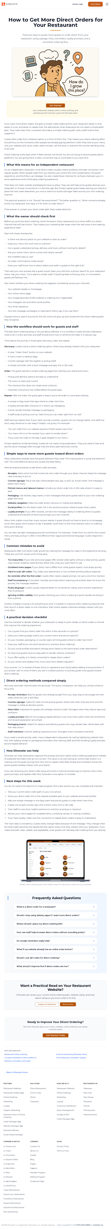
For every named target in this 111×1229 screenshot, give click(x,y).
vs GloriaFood (9, 1186)
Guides (33, 1155)
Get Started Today (55, 1035)
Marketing (8, 1102)
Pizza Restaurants (38, 1088)
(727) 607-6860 (83, 1225)
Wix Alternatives (10, 1212)
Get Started (55, 105)
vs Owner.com (9, 1146)
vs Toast (7, 1151)
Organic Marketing (11, 1110)
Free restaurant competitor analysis (71, 1058)
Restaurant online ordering (15, 1054)
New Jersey (88, 1097)
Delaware (87, 1088)
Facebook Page (37, 1181)
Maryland (87, 1102)
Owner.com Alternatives (14, 1194)
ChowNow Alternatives (13, 1199)
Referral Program (37, 1177)
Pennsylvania (89, 1110)
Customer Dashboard (66, 1106)
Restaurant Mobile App (13, 1093)
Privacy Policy (63, 1146)
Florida (86, 1106)
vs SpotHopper (10, 1181)
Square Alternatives (12, 1203)
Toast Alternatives (11, 1190)
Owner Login (77, 4)
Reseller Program (37, 1173)
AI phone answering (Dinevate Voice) (71, 1054)
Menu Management (65, 1110)
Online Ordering (10, 1097)
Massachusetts (90, 1115)
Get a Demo (95, 4)
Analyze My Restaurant (47, 1004)
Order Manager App (12, 1122)
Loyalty (6, 1106)
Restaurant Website (12, 1088)
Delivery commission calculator (17, 1061)
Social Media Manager (13, 1135)
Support (33, 1168)
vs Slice (6, 1173)
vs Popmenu (9, 1164)
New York (87, 1093)
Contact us (98, 1225)
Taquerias (34, 1102)
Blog (32, 1159)
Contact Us (35, 1146)
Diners (33, 1097)
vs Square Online (10, 1159)
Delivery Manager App (13, 1126)
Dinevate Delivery (11, 1130)
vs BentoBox (9, 1168)
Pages (33, 1164)
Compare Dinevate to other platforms (20, 1058)
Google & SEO (63, 1115)
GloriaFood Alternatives (13, 1207)
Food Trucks (35, 1093)
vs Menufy (7, 1177)
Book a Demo (68, 1004)
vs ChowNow (9, 1155)
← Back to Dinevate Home (16, 1072)
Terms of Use (63, 1151)
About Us (34, 1151)
